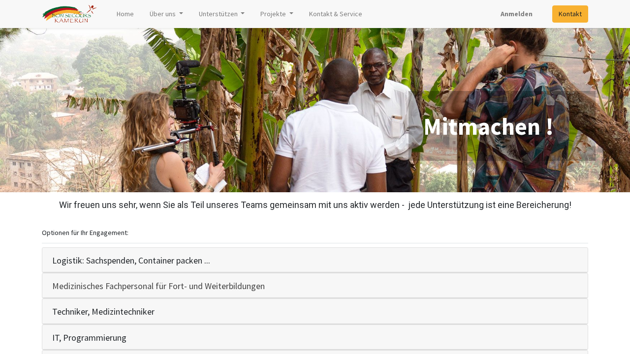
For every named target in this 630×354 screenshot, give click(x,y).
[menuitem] (125, 14)
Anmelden (517, 13)
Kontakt (570, 13)
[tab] (315, 260)
